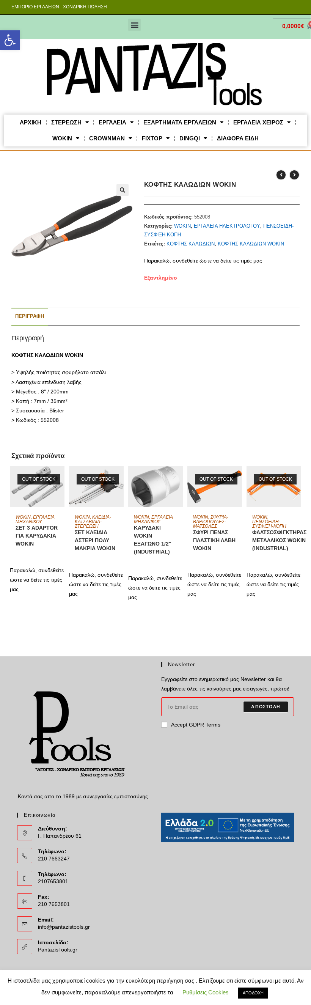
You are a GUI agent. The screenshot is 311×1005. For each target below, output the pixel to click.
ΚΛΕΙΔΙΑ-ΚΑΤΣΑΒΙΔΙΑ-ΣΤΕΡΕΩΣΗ (93, 521)
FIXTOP (152, 138)
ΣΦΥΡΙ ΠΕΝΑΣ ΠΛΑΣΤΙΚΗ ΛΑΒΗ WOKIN (214, 540)
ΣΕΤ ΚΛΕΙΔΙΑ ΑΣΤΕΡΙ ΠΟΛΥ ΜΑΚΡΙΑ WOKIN (95, 540)
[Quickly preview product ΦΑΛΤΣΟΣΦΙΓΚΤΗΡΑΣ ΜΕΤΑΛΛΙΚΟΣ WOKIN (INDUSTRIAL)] (297, 479)
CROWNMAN (107, 138)
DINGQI (189, 138)
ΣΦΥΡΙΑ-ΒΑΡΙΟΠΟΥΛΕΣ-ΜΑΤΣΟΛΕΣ (210, 521)
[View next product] (294, 175)
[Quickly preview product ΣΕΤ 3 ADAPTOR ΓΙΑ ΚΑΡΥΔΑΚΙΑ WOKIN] (60, 479)
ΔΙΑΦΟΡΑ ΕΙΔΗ (238, 138)
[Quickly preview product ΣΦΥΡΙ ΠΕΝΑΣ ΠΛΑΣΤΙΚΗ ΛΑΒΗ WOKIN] (238, 479)
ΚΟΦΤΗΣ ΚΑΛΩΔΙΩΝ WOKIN (251, 244)
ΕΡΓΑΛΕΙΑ (112, 122)
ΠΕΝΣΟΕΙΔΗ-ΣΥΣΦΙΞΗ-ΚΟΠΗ (269, 524)
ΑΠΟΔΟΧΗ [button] (253, 993)
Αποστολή (265, 706)
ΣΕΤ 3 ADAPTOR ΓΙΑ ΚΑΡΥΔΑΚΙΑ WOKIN (37, 536)
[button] (10, 40)
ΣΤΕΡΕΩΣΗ (66, 122)
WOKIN (62, 138)
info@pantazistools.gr (64, 927)
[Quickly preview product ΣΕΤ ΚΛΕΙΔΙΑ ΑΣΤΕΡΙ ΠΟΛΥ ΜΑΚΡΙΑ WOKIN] (119, 479)
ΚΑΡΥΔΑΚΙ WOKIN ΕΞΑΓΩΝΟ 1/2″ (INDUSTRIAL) (152, 540)
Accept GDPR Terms (195, 725)
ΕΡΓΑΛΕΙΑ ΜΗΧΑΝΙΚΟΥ (35, 519)
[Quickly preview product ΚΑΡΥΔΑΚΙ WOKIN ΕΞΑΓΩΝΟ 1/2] (179, 479)
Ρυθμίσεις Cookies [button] (205, 992)
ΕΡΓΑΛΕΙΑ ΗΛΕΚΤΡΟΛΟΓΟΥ (227, 226)
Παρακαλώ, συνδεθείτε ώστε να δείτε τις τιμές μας (203, 261)
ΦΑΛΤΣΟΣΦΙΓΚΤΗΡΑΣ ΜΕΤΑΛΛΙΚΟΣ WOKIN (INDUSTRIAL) (279, 540)
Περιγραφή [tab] (29, 316)
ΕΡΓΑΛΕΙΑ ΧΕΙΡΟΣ (258, 122)
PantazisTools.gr (57, 950)
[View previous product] (281, 175)
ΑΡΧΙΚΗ (30, 122)
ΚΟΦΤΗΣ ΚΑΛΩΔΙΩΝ (190, 244)
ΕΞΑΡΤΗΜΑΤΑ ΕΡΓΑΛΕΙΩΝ (179, 122)
